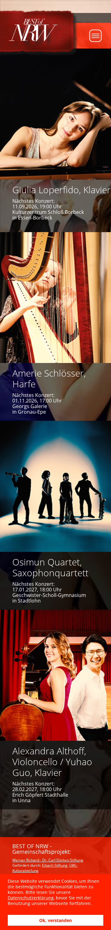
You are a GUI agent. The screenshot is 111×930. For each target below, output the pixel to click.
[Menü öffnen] (100, 35)
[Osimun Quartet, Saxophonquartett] (55, 515)
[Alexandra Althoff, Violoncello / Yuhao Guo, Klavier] (55, 709)
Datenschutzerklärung (31, 898)
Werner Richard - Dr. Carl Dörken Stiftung (47, 860)
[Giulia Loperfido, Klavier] (55, 140)
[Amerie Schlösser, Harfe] (55, 326)
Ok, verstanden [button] (55, 920)
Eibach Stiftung (55, 865)
